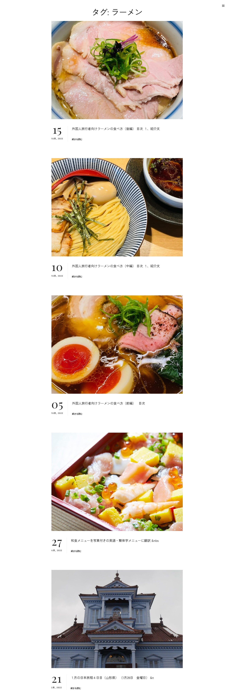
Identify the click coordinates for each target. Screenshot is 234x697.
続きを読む (77, 139)
